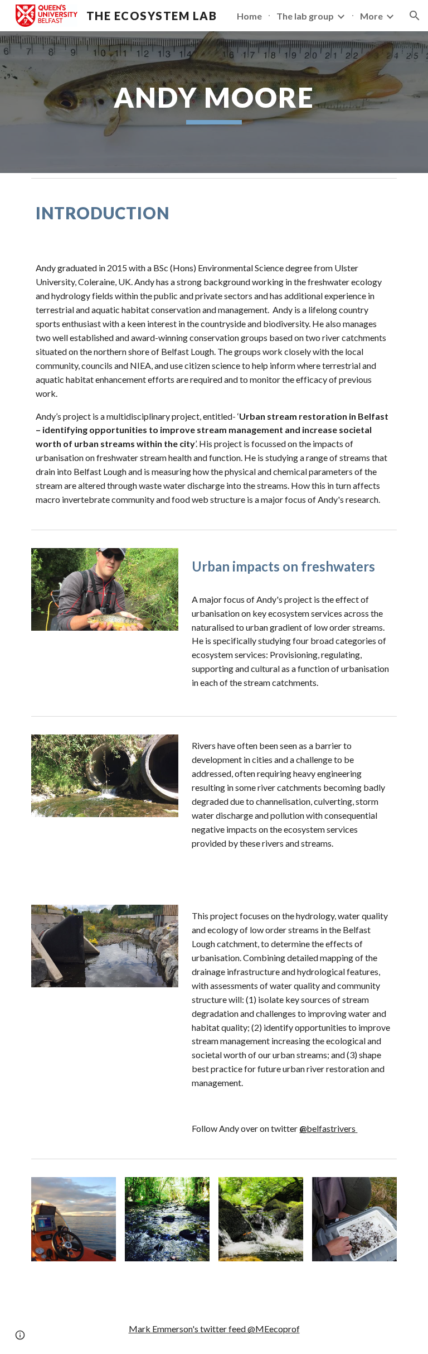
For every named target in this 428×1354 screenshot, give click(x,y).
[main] (214, 102)
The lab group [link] (305, 16)
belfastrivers (327, 1128)
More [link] (371, 16)
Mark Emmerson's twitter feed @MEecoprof (214, 1328)
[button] (414, 15)
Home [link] (249, 16)
